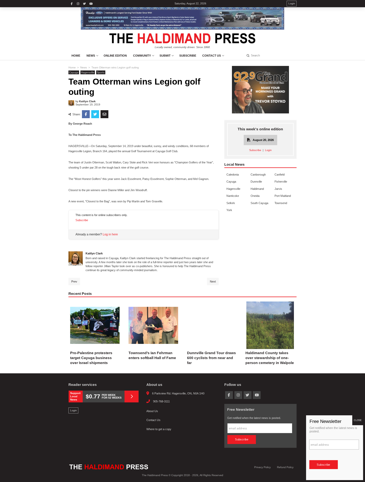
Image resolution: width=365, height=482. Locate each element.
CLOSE (358, 420)
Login (268, 150)
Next (213, 281)
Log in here (110, 234)
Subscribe (81, 220)
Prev (74, 281)
